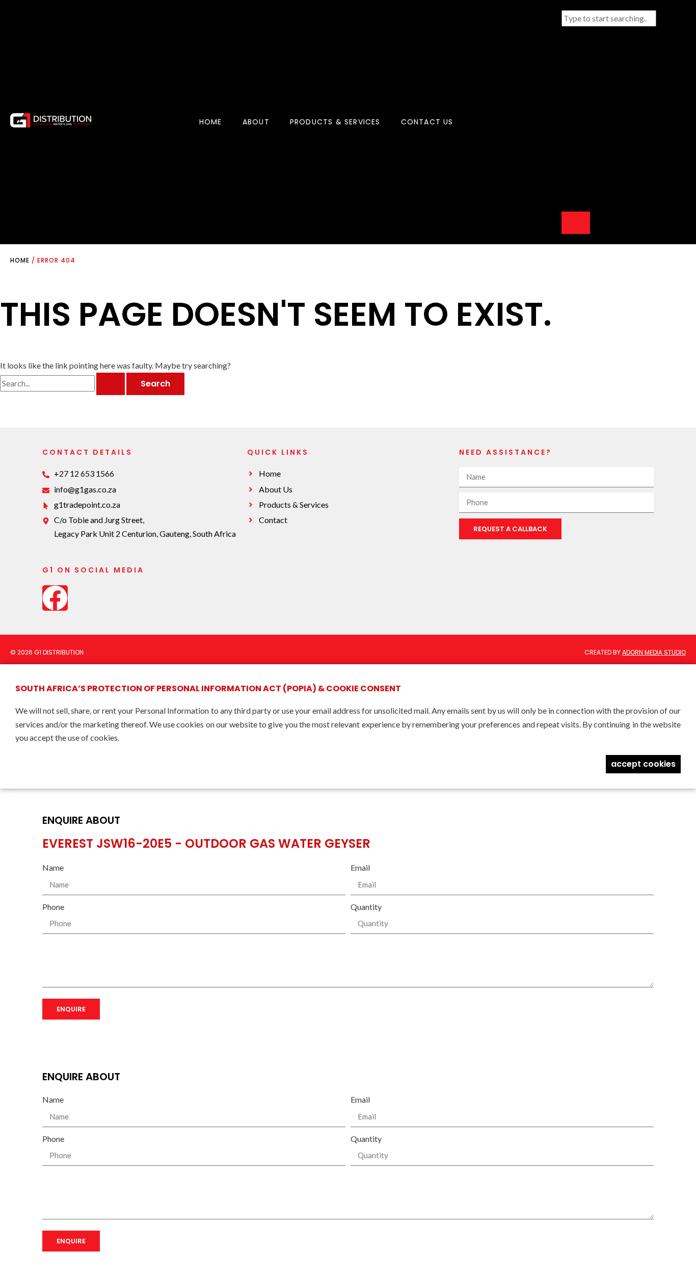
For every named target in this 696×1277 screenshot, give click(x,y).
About (256, 122)
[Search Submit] (110, 384)
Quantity (366, 906)
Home (210, 122)
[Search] (575, 223)
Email (360, 867)
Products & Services (335, 122)
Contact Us (427, 122)
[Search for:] (63, 383)
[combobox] (608, 18)
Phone (53, 906)
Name (53, 867)
